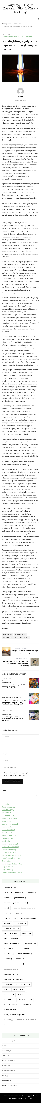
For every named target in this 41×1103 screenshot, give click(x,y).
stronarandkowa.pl (9, 827)
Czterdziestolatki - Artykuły (12, 872)
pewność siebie (20, 634)
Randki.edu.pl (7, 833)
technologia (25, 999)
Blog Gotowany (7, 870)
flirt (7, 898)
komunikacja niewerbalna (16, 903)
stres (21, 994)
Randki (20, 959)
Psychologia (7, 1061)
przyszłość (23, 949)
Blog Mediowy (7, 861)
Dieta (4, 1046)
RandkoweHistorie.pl (10, 844)
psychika (9, 954)
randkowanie (11, 974)
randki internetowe (14, 964)
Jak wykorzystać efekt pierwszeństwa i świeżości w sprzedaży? (12, 718)
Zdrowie (16, 36)
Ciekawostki (7, 36)
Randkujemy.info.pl (9, 850)
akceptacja (10, 888)
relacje (25, 984)
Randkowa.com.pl (8, 807)
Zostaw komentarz (21, 100)
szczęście (9, 999)
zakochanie (10, 1010)
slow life (18, 989)
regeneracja (10, 984)
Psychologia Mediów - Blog (12, 864)
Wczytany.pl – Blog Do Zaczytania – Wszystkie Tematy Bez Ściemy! (20, 8)
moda (19, 913)
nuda (7, 923)
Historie (5, 1051)
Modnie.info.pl (7, 838)
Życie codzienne (26, 36)
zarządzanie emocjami (14, 1015)
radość (8, 959)
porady (26, 933)
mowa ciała (10, 918)
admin (20, 96)
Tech (4, 1076)
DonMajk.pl (6, 804)
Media (4, 1056)
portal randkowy (12, 944)
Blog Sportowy (7, 867)
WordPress (28, 1098)
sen (6, 989)
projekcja (30, 944)
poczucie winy (11, 933)
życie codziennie (12, 1025)
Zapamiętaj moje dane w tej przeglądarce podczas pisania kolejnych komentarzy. (21, 774)
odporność (20, 923)
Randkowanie (7, 1071)
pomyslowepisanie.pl (10, 824)
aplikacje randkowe (14, 893)
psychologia (7, 637)
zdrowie (8, 1020)
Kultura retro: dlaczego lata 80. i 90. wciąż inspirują (14, 686)
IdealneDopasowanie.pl (10, 847)
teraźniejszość (11, 1005)
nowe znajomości (28, 918)
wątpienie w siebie (21, 637)
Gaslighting (7, 634)
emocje (32, 893)
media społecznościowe (24, 908)
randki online (11, 969)
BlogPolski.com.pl (8, 830)
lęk (6, 908)
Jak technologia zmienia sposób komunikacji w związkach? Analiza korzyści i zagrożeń (14, 702)
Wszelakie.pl (6, 813)
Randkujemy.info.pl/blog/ (11, 855)
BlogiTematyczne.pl (9, 818)
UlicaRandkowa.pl (8, 816)
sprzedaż (9, 994)
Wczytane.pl (6, 821)
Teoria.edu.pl (6, 841)
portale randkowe (13, 938)
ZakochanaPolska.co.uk (11, 858)
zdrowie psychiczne (27, 1020)
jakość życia (20, 898)
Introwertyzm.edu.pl (9, 853)
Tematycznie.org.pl (9, 835)
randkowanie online (14, 979)
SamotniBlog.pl (8, 810)
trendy (27, 1005)
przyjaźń (8, 949)
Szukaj (4, 791)
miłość (7, 913)
